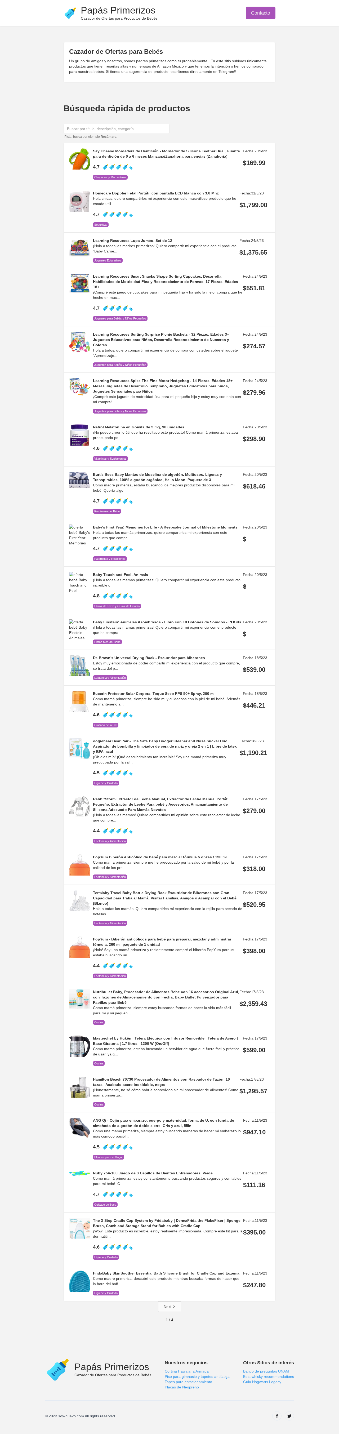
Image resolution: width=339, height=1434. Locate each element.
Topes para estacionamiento (188, 1382)
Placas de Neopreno (182, 1387)
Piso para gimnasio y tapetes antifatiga (197, 1376)
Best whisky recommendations (268, 1376)
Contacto (260, 13)
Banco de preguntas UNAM (266, 1371)
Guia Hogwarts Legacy (262, 1382)
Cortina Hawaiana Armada (187, 1371)
